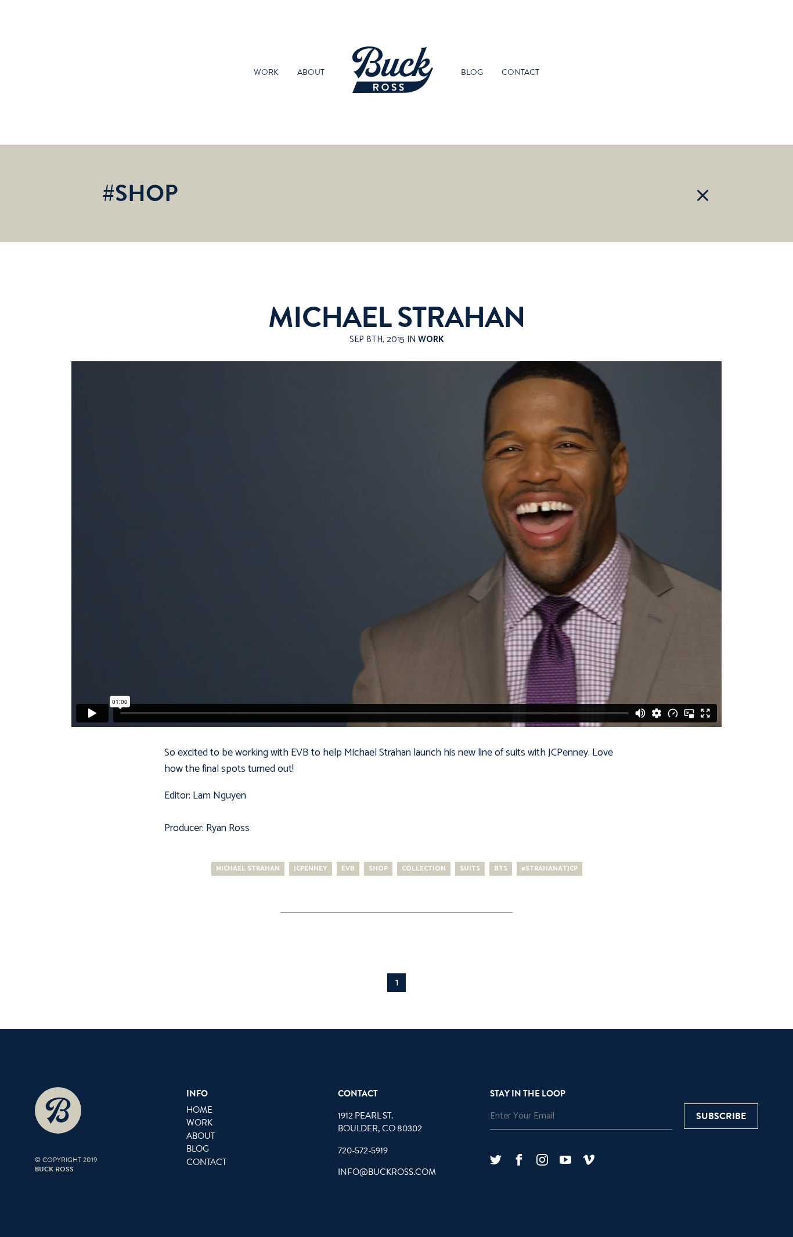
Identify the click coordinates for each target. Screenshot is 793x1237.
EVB (300, 752)
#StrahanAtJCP (549, 868)
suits (470, 868)
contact (520, 73)
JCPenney (568, 752)
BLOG (197, 1148)
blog (472, 73)
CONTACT (206, 1162)
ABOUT (200, 1136)
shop (378, 868)
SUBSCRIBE (721, 1116)
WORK (199, 1122)
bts (500, 868)
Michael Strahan (396, 317)
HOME (199, 1109)
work (266, 73)
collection (424, 868)
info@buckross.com (387, 1172)
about (311, 73)
